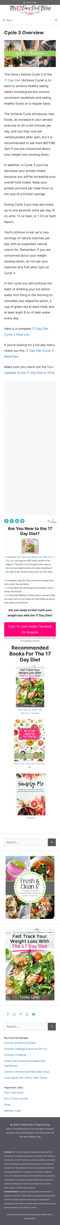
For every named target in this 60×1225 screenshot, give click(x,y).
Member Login (12, 1110)
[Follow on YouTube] (33, 1014)
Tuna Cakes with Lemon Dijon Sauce (25, 1077)
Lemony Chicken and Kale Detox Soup (26, 1071)
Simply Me (30, 818)
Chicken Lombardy (15, 1054)
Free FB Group (40, 1133)
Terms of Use (25, 1214)
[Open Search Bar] (56, 20)
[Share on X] (17, 521)
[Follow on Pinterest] (20, 1014)
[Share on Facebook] (6, 521)
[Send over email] (22, 521)
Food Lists (35, 1129)
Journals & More (27, 1133)
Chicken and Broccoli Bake (20, 1042)
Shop (7, 1104)
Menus (42, 1129)
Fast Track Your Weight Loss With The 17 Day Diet (30, 711)
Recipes (50, 1129)
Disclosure (35, 1214)
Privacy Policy (12, 1214)
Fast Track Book (14, 1092)
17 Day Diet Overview (20, 1129)
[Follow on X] (26, 1014)
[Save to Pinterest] (11, 521)
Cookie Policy (46, 1214)
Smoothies (10, 1133)
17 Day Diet (12, 80)
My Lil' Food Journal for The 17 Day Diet (29, 765)
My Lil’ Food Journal (16, 1098)
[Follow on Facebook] (7, 1014)
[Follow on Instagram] (14, 1014)
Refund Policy (30, 1218)
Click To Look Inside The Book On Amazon (30, 629)
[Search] (52, 842)
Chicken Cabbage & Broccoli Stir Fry (25, 1048)
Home (8, 1129)
